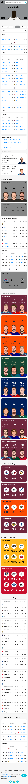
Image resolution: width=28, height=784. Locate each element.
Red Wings (7, 677)
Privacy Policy (7, 776)
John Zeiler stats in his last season (13, 145)
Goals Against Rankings (8, 484)
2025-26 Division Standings (9, 218)
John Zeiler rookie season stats (12, 142)
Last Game (5, 273)
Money (10, 770)
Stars (5, 607)
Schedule (4, 250)
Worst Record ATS (7, 568)
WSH (11, 733)
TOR (21, 752)
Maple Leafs (7, 684)
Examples (21, 770)
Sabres (6, 661)
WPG (11, 739)
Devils (5, 708)
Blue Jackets (7, 702)
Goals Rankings (6, 467)
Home (5, 770)
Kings (3, 18)
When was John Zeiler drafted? (12, 139)
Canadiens (7, 668)
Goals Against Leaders (8, 420)
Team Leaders (6, 182)
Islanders (6, 705)
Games (17, 27)
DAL (17, 75)
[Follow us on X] (17, 781)
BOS (11, 726)
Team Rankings (6, 204)
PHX (17, 40)
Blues (5, 617)
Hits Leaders (5, 358)
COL (17, 120)
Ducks (5, 230)
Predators (6, 620)
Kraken (6, 240)
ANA (17, 78)
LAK (12, 256)
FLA (12, 262)
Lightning (6, 664)
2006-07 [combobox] (4, 30)
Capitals (6, 699)
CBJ (17, 81)
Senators (6, 674)
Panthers (6, 681)
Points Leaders (6, 337)
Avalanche (6, 282)
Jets (5, 623)
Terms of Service (5, 774)
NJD (21, 733)
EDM (17, 88)
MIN (17, 68)
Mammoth (6, 613)
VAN (17, 46)
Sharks (6, 237)
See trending (7, 147)
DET (17, 94)
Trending (15, 770)
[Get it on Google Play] (14, 782)
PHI (20, 729)
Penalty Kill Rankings (7, 518)
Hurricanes (7, 689)
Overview (4, 27)
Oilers (5, 227)
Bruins (5, 671)
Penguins (6, 692)
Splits (23, 27)
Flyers (5, 696)
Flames (6, 243)
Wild (5, 610)
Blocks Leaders (6, 379)
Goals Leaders (6, 296)
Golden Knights (8, 224)
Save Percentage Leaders (9, 441)
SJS (17, 49)
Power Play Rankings (7, 501)
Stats (11, 27)
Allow (24, 775)
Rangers (6, 712)
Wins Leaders (5, 400)
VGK (22, 266)
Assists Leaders (6, 317)
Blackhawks (7, 626)
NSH (17, 104)
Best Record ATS (6, 540)
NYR (11, 755)
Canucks (6, 246)
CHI (17, 72)
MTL (11, 752)
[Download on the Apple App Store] (10, 782)
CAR (21, 749)
